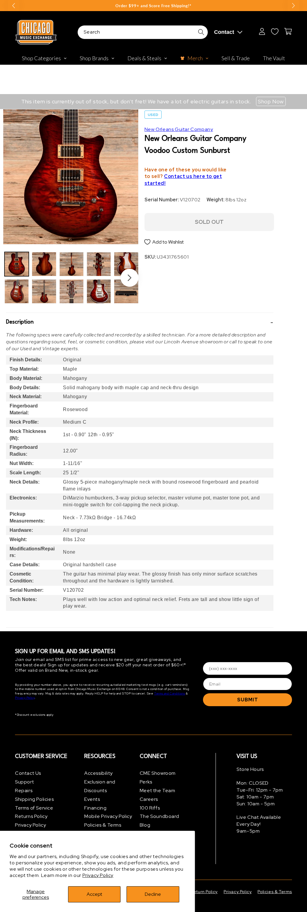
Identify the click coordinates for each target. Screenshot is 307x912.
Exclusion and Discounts (99, 786)
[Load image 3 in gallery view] (44, 264)
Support (24, 782)
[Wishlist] (274, 31)
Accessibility (98, 773)
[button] (139, 322)
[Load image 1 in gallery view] (16, 264)
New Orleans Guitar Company (179, 129)
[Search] (201, 32)
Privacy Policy (97, 875)
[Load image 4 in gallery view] (44, 291)
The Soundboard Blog (159, 820)
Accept (94, 894)
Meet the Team (157, 790)
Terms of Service (34, 808)
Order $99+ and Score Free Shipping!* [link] (153, 5)
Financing (95, 808)
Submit (247, 700)
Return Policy (204, 891)
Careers (149, 799)
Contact (224, 32)
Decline (153, 894)
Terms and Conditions (169, 693)
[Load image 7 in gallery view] (99, 264)
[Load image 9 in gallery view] (126, 264)
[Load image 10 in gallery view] (126, 291)
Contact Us (28, 773)
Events (92, 799)
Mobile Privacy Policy (108, 816)
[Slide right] (130, 278)
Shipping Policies (34, 799)
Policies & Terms (102, 825)
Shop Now (271, 101)
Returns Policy (31, 816)
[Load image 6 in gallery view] (71, 291)
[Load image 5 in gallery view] (71, 264)
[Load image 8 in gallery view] (99, 291)
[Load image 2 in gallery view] (16, 291)
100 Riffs (150, 808)
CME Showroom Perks (158, 777)
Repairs (23, 790)
